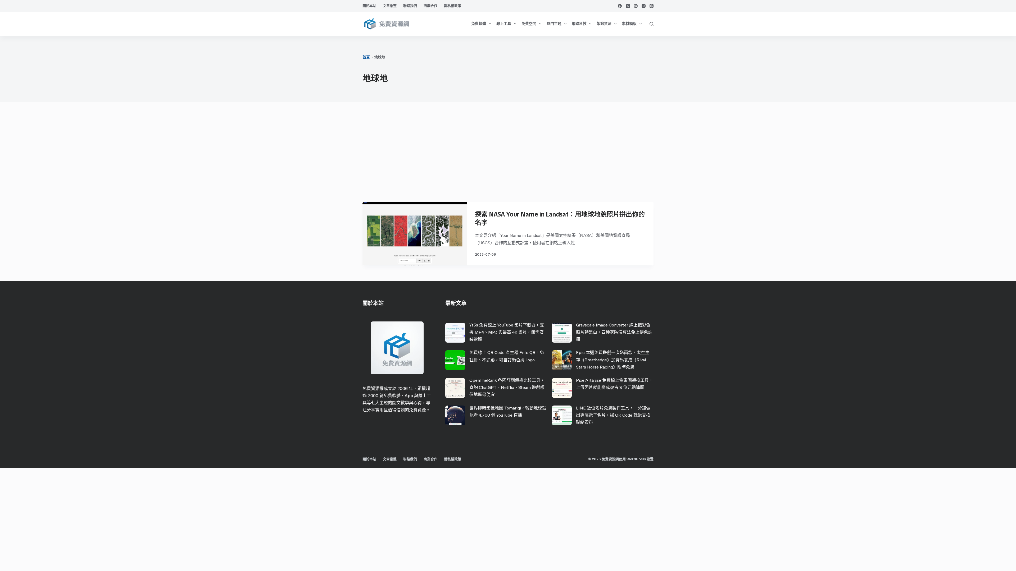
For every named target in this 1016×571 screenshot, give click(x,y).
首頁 (366, 57)
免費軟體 (478, 23)
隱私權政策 (452, 6)
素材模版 (629, 23)
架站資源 (604, 23)
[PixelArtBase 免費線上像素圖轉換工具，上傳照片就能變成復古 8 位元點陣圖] (562, 388)
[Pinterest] (636, 6)
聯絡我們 (410, 6)
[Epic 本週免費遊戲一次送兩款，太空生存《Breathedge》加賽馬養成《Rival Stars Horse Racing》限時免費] (562, 360)
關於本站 (369, 6)
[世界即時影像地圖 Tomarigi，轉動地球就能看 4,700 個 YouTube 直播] (455, 415)
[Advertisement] (508, 155)
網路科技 (579, 23)
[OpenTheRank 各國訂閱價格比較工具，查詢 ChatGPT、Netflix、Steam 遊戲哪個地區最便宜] (455, 388)
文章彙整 (390, 6)
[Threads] (652, 6)
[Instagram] (644, 6)
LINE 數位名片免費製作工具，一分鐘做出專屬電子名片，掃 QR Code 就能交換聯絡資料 (613, 415)
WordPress (636, 459)
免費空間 (528, 23)
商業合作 (430, 6)
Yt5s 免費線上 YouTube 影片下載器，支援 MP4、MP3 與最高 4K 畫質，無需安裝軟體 (506, 332)
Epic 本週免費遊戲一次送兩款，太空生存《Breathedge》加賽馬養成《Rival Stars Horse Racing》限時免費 (612, 359)
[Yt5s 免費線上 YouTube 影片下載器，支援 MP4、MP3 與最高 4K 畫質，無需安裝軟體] (455, 333)
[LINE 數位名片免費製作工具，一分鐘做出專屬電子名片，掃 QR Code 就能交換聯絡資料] (562, 415)
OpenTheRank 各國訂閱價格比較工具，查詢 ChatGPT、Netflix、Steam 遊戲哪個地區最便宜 (507, 387)
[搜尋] (652, 24)
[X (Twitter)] (628, 6)
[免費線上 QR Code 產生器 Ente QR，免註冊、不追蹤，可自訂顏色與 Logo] (455, 360)
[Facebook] (620, 6)
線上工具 (503, 23)
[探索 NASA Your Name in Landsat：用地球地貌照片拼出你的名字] (414, 233)
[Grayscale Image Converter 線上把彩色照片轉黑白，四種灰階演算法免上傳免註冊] (562, 333)
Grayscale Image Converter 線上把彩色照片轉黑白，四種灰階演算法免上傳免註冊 (614, 332)
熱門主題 (554, 23)
